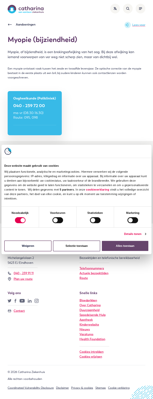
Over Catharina (90, 305)
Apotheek (86, 320)
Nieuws (84, 329)
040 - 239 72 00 (29, 105)
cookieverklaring (97, 189)
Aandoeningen (25, 24)
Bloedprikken (88, 300)
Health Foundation (92, 339)
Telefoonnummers (91, 268)
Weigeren (28, 245)
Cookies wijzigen (90, 356)
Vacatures (86, 334)
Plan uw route (23, 279)
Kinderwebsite (89, 324)
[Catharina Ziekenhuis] (26, 9)
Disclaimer (62, 388)
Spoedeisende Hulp (92, 315)
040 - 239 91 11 (24, 273)
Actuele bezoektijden (93, 273)
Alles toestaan (125, 245)
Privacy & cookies (82, 388)
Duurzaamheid (89, 310)
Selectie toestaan (76, 245)
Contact (19, 311)
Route (83, 278)
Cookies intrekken (91, 352)
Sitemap (100, 388)
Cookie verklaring (119, 388)
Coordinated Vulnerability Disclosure (31, 388)
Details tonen (132, 233)
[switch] (57, 220)
